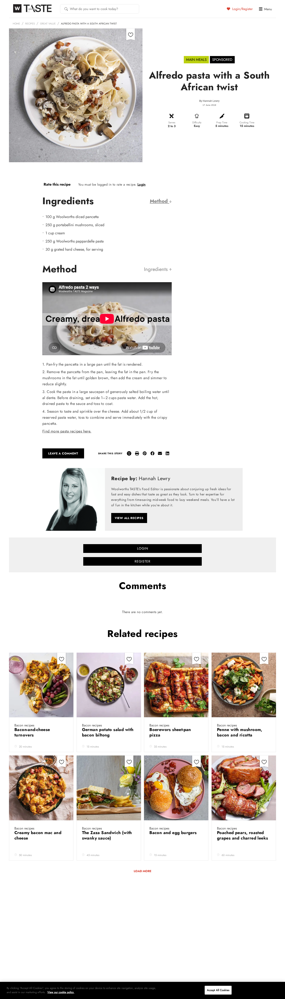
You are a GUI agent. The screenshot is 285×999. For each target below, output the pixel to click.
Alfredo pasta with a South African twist (89, 24)
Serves (171, 122)
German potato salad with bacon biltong (108, 732)
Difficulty (196, 122)
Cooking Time (247, 122)
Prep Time (221, 122)
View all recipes (129, 518)
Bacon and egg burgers (173, 833)
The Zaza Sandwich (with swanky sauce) (107, 835)
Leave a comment (63, 453)
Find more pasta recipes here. (66, 431)
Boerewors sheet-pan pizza (170, 732)
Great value (48, 24)
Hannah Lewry (211, 101)
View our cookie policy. (60, 992)
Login (141, 184)
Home (16, 24)
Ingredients (156, 269)
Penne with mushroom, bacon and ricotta (239, 732)
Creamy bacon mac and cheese (37, 835)
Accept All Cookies (218, 990)
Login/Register (242, 8)
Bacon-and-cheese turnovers (32, 732)
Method (159, 201)
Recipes (30, 24)
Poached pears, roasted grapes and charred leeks (242, 835)
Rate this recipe (57, 184)
